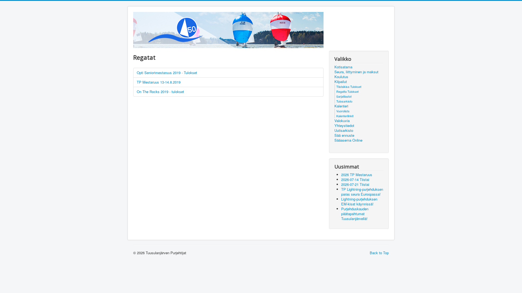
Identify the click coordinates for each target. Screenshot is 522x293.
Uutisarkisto (343, 130)
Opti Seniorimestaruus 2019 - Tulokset (167, 72)
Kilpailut (340, 81)
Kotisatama (343, 67)
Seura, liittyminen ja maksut (356, 71)
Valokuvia (342, 120)
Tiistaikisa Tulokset (348, 86)
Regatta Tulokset (347, 91)
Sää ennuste (344, 135)
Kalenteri (341, 106)
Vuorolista (342, 111)
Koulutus (341, 76)
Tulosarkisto (344, 101)
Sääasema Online (348, 140)
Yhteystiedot (344, 125)
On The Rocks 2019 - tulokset (160, 91)
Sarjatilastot (344, 96)
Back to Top (379, 252)
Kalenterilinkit (344, 116)
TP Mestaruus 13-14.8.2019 (159, 82)
